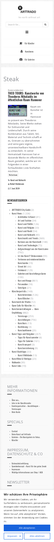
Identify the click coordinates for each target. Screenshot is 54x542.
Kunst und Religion (26, 227)
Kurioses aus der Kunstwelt (29, 241)
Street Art (22, 266)
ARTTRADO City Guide (21, 209)
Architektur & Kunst (26, 216)
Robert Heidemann (17, 183)
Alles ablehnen (37, 536)
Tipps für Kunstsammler (28, 337)
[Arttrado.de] (27, 9)
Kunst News (17, 213)
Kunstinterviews (25, 294)
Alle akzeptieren (27, 527)
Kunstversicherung (26, 348)
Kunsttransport (24, 344)
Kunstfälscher (24, 298)
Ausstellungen (24, 319)
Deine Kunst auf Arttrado (21, 434)
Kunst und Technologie (27, 245)
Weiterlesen (13, 175)
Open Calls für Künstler (22, 305)
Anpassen (12, 536)
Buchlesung (23, 326)
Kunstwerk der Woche (21, 301)
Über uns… (16, 400)
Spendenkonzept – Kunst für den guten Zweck (29, 466)
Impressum (16, 469)
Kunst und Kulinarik (18, 180)
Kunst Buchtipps (19, 351)
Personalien (23, 284)
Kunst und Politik (25, 224)
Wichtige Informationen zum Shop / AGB (27, 472)
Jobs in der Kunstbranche (21, 403)
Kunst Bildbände (25, 355)
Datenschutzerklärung (20, 463)
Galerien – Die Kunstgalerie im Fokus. (26, 437)
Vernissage (22, 316)
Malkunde (16, 362)
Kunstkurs (22, 323)
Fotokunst (22, 270)
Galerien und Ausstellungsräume (32, 273)
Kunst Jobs (16, 365)
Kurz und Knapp (24, 280)
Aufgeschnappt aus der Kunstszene (33, 249)
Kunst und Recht (25, 231)
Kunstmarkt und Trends (28, 238)
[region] (27, 516)
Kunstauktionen (24, 330)
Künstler (15, 440)
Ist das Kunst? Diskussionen (30, 255)
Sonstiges (22, 287)
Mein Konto (16, 412)
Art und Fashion (25, 220)
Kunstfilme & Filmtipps (22, 358)
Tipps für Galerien (25, 341)
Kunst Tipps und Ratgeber (23, 333)
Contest (15, 431)
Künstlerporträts (19, 291)
